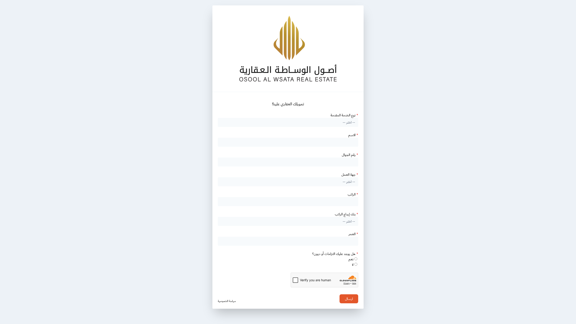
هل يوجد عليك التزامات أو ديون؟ (335, 254)
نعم (351, 259)
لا (352, 265)
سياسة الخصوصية (227, 301)
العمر (353, 234)
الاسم (353, 135)
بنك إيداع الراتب (346, 214)
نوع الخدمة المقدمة (344, 115)
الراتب (353, 194)
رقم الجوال (350, 155)
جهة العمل (349, 175)
